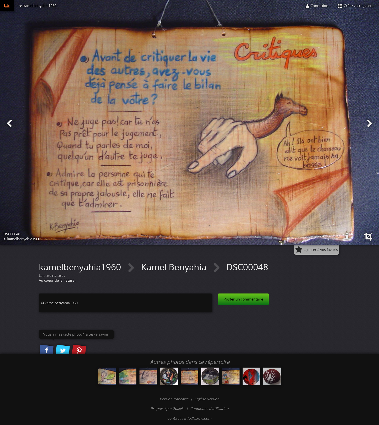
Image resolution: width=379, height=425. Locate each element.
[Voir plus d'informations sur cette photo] (347, 236)
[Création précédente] (9, 123)
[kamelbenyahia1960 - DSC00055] (231, 376)
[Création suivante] (369, 123)
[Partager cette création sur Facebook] (46, 351)
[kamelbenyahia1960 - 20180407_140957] (251, 376)
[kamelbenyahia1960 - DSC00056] (148, 376)
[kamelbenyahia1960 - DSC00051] (127, 376)
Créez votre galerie (359, 5)
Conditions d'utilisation (209, 408)
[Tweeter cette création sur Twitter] (63, 351)
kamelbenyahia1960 (81, 267)
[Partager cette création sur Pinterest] (79, 351)
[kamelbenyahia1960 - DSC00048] (189, 376)
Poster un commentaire (243, 299)
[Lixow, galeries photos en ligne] (7, 5)
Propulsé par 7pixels (167, 408)
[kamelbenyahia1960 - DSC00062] (169, 376)
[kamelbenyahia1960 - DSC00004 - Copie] (272, 376)
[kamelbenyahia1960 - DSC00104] (210, 376)
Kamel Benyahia (175, 267)
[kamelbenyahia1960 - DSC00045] (107, 376)
